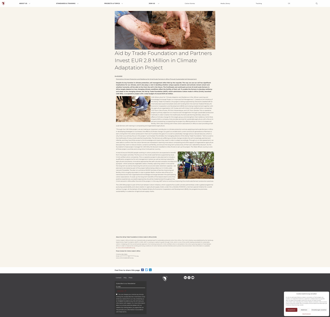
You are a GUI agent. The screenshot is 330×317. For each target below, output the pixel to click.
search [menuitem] (317, 3)
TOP (214, 277)
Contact (118, 277)
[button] (142, 270)
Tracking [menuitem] (259, 3)
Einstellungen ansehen (319, 310)
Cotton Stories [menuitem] (190, 3)
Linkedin (185, 277)
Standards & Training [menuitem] (65, 3)
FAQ (125, 277)
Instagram (189, 277)
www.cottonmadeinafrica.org (126, 247)
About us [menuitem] (23, 3)
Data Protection (306, 313)
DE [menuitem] (289, 3)
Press (130, 277)
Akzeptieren (291, 310)
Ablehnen (304, 310)
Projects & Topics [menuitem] (112, 3)
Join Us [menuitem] (152, 3)
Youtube (192, 277)
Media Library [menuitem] (225, 3)
